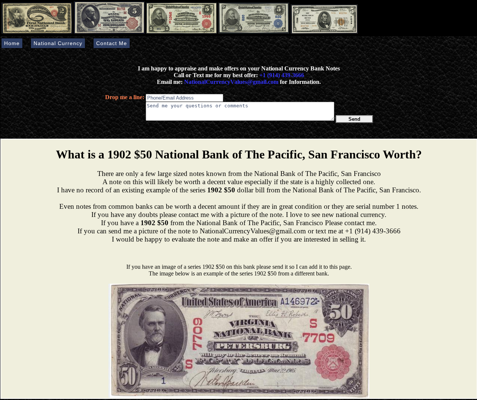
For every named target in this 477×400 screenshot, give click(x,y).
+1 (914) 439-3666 (281, 75)
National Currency (58, 43)
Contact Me (111, 43)
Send (354, 119)
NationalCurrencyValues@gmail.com (230, 82)
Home (12, 43)
